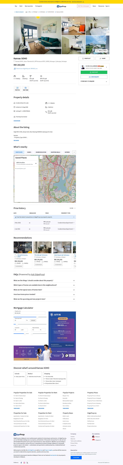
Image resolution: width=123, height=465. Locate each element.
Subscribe (76, 457)
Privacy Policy (74, 443)
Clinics (29, 152)
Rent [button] (20, 6)
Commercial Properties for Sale (21, 426)
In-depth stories (67, 424)
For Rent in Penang (43, 398)
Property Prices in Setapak (94, 398)
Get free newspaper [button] (83, 6)
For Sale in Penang (18, 398)
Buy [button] (16, 6)
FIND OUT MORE (62, 338)
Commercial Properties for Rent (46, 426)
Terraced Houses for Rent (44, 424)
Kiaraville (65, 398)
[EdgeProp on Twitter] (27, 462)
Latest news (66, 421)
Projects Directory (92, 426)
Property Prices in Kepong (94, 403)
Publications (66, 419)
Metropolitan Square (68, 401)
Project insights (49, 450)
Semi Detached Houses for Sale (21, 421)
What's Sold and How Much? (94, 416)
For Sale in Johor (18, 401)
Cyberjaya (42, 12)
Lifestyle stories (67, 426)
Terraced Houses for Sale (20, 424)
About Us (73, 439)
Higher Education (41, 152)
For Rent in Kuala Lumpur (44, 396)
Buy (30, 12)
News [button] (94, 6)
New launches (29, 6)
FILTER (71, 208)
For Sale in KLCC (18, 406)
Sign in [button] (107, 6)
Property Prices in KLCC (93, 406)
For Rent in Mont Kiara (43, 403)
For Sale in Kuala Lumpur (20, 396)
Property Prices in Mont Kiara (94, 401)
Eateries (67, 152)
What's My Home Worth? (93, 419)
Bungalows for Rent (43, 419)
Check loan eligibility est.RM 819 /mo (27, 69)
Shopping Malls (55, 152)
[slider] (37, 317)
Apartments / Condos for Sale (21, 416)
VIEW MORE (17, 408)
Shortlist (87, 58)
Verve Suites (66, 406)
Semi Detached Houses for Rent (46, 421)
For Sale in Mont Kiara (19, 403)
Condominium (50, 12)
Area (41, 450)
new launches (53, 455)
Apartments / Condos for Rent (45, 416)
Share (103, 58)
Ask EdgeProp (37, 274)
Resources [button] (101, 6)
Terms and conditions (76, 441)
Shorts (64, 429)
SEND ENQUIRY (95, 77)
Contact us (73, 445)
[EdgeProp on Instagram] (24, 462)
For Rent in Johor (42, 401)
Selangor (35, 12)
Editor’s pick (66, 416)
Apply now (26, 359)
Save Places (19, 152)
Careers (73, 437)
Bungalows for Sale (18, 419)
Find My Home (90, 424)
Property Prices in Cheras (93, 396)
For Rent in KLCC (42, 406)
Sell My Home (90, 421)
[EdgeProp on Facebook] (21, 462)
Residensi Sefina (67, 403)
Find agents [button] (38, 6)
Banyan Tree (66, 396)
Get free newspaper (77, 2)
